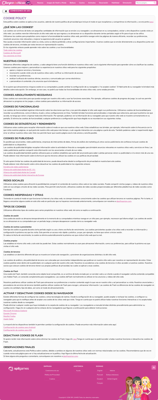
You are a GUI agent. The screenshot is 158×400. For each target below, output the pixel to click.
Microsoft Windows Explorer (15, 310)
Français (100, 383)
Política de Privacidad (52, 375)
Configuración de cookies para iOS (17, 330)
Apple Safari (8, 319)
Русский (100, 375)
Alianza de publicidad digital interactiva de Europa (23, 175)
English (99, 371)
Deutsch (100, 379)
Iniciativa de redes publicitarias (15, 167)
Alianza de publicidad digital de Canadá (19, 172)
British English (112, 379)
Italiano (112, 371)
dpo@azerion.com (123, 201)
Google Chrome (9, 313)
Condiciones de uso (52, 371)
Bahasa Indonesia (112, 375)
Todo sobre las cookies (12, 50)
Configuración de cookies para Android (19, 327)
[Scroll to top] (154, 367)
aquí (151, 22)
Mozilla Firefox (9, 316)
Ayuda (78, 371)
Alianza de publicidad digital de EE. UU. (19, 169)
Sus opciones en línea (12, 55)
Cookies (52, 379)
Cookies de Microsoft (12, 53)
